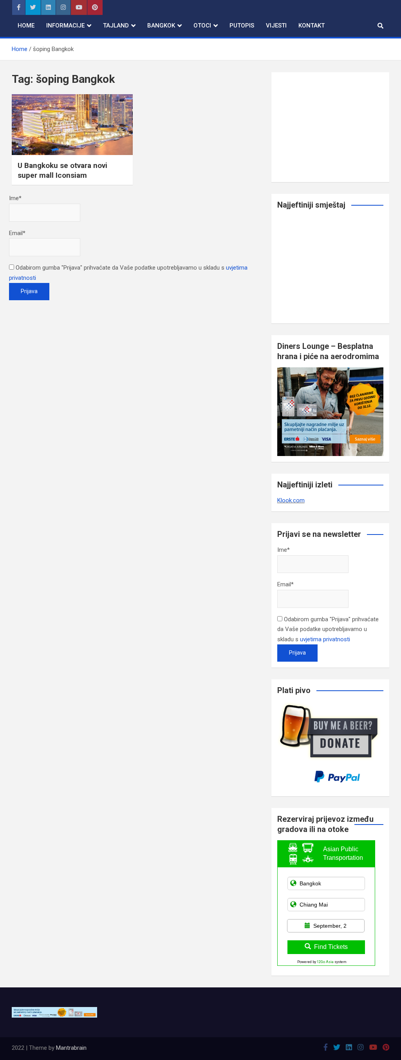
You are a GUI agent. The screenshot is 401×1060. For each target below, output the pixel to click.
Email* (17, 233)
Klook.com (291, 500)
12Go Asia (325, 962)
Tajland (116, 25)
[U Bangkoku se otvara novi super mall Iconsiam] (72, 124)
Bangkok (161, 25)
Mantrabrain (71, 1047)
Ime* (15, 198)
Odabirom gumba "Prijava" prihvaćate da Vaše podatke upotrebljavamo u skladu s (328, 629)
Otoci (202, 25)
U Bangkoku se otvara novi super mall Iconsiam (62, 170)
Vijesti (276, 25)
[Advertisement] (330, 127)
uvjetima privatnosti (325, 639)
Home (26, 25)
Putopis (241, 25)
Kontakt (311, 25)
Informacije (65, 25)
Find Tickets (331, 946)
